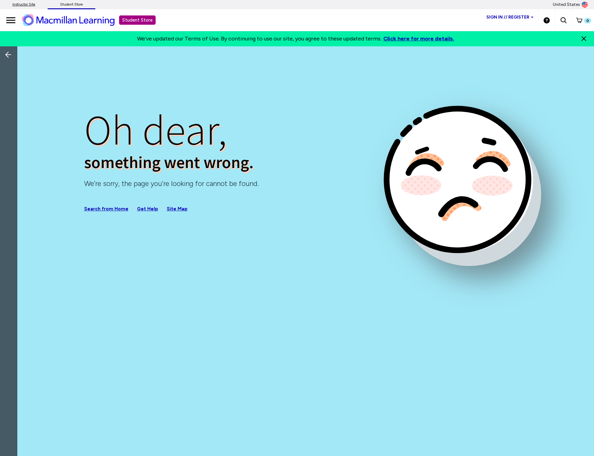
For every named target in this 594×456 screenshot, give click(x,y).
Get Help (147, 209)
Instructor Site (23, 4)
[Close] (583, 38)
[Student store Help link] (546, 20)
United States (566, 4)
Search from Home (106, 209)
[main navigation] (11, 20)
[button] (563, 20)
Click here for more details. (418, 38)
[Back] (10, 96)
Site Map (177, 209)
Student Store (71, 4)
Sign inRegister (507, 17)
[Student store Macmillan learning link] (72, 19)
